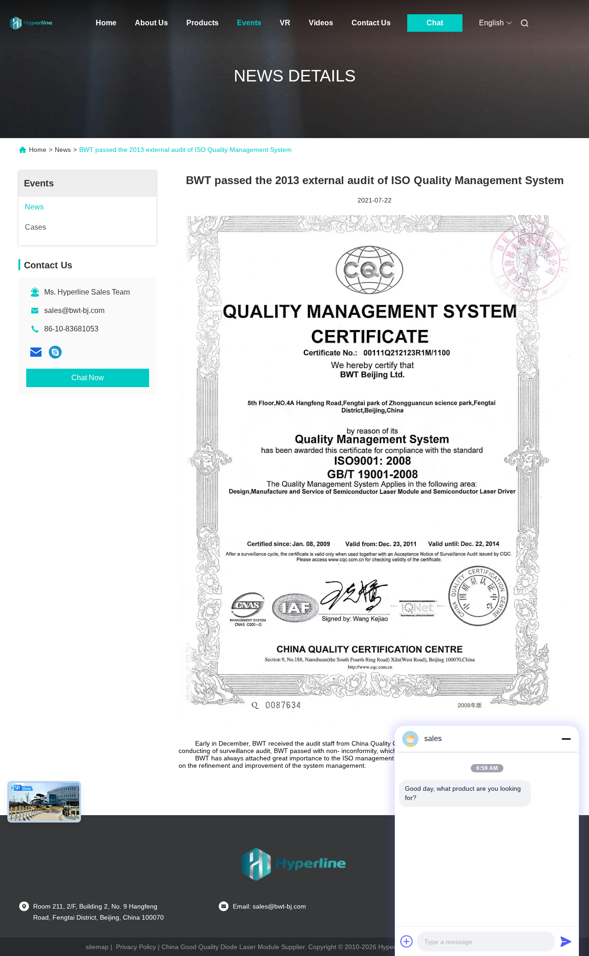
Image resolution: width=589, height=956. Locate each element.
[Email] (36, 352)
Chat (435, 23)
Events (249, 23)
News (63, 149)
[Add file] (406, 941)
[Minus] (566, 738)
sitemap (97, 946)
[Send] (566, 941)
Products (202, 23)
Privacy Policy (136, 946)
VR (285, 23)
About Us (151, 23)
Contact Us (371, 23)
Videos (321, 23)
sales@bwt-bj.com (74, 310)
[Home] (31, 23)
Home (106, 23)
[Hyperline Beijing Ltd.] (55, 352)
